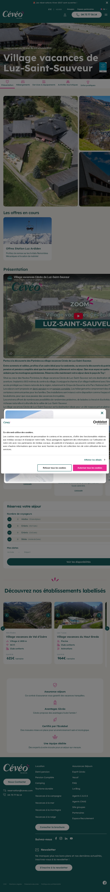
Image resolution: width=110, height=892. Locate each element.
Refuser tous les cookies (54, 468)
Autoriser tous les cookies (90, 468)
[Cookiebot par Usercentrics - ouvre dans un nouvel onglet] (95, 422)
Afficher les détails (93, 460)
